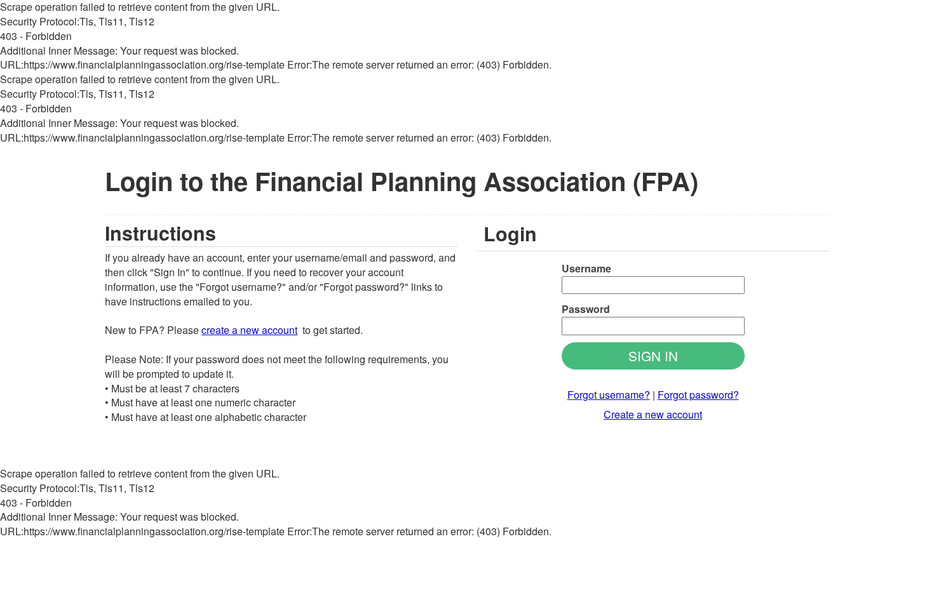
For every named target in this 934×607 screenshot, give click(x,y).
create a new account (249, 330)
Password (586, 309)
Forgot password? (698, 394)
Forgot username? (608, 394)
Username (586, 269)
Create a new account (653, 414)
